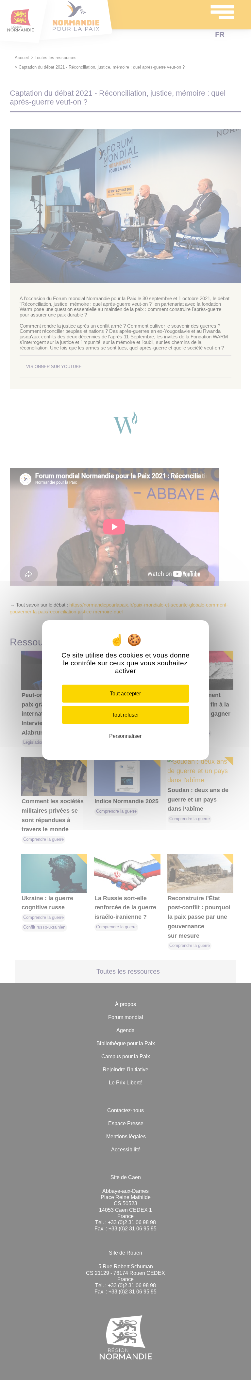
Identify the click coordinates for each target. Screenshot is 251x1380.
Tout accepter (125, 693)
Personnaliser (125, 736)
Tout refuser (125, 715)
